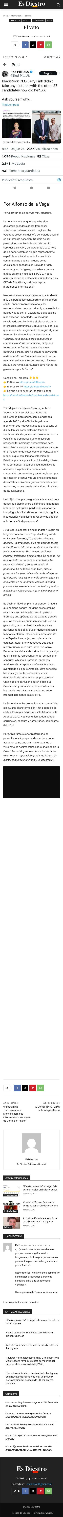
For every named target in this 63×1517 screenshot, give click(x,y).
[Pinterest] (40, 44)
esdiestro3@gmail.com (39, 1484)
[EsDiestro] (15, 36)
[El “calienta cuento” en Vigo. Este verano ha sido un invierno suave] (11, 1190)
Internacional (17, 15)
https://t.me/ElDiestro (32, 382)
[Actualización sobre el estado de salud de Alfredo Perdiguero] (11, 1223)
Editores (7, 1227)
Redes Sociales (10, 1211)
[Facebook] (25, 44)
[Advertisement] (31, 939)
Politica (49, 20)
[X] (33, 44)
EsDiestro (24, 36)
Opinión (26, 20)
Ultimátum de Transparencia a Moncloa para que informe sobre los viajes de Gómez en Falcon (16, 1113)
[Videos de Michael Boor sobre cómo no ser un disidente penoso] (11, 1206)
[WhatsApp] (48, 44)
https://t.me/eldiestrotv (37, 386)
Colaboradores (38, 20)
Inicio (5, 15)
